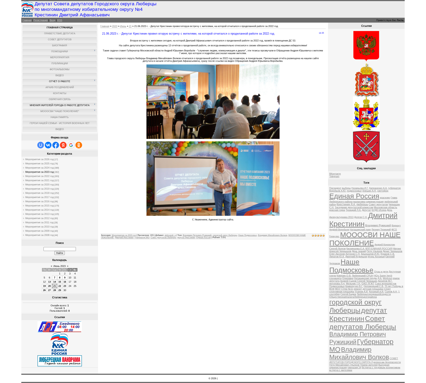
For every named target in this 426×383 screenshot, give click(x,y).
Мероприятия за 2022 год (39, 176)
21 (54, 286)
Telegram (334, 176)
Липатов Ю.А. (337, 256)
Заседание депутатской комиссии (354, 207)
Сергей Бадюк (348, 294)
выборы (346, 188)
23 (64, 286)
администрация (375, 201)
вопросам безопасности (387, 362)
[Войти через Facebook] (55, 145)
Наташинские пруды (365, 278)
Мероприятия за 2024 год (39, 167)
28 (54, 290)
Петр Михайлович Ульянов (344, 365)
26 (44, 290)
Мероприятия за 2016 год (39, 201)
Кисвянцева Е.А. (355, 248)
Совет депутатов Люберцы (163, 237)
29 (59, 290)
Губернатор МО (142, 237)
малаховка (359, 201)
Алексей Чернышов (340, 251)
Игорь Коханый (376, 256)
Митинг (397, 248)
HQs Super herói (383, 275)
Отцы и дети (381, 271)
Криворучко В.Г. (354, 286)
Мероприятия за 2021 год (39, 180)
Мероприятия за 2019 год (39, 188)
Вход (52, 20)
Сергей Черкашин (367, 281)
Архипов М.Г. (385, 281)
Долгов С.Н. (360, 217)
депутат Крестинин (186, 237)
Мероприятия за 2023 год (39, 172)
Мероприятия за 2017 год (39, 197)
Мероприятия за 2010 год (39, 226)
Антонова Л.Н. (337, 283)
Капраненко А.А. (378, 188)
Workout (387, 278)
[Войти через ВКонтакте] (48, 145)
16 (64, 281)
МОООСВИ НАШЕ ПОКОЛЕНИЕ (364, 239)
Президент (335, 188)
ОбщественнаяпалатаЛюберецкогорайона (353, 297)
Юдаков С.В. (388, 254)
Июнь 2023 (59, 266)
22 (59, 286)
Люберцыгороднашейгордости (374, 294)
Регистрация (41, 20)
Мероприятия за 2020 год (39, 184)
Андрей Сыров (348, 281)
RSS (59, 20)
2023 (114, 26)
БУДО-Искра (379, 210)
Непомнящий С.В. (374, 286)
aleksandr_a (170, 235)
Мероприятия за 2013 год (39, 214)
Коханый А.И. (376, 291)
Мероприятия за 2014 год (39, 209)
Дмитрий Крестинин (124, 237)
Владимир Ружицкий (378, 225)
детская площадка (373, 289)
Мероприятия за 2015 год (39, 205)
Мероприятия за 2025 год (39, 163)
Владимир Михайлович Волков (272, 235)
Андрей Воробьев (339, 229)
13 (49, 281)
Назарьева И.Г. (360, 188)
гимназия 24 (354, 367)
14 (54, 281)
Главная (27, 20)
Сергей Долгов (337, 248)
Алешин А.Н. (369, 190)
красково (385, 197)
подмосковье (354, 190)
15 (59, 281)
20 (49, 286)
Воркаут (396, 225)
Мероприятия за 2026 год (39, 159)
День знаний (359, 251)
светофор (382, 190)
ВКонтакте (335, 173)
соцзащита (335, 278)
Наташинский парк (360, 229)
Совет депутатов (378, 204)
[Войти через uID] (40, 145)
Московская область (385, 207)
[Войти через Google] (71, 145)
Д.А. (380, 278)
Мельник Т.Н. (353, 283)
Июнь (123, 26)
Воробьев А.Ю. (337, 190)
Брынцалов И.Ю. (370, 254)
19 (44, 286)
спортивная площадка (341, 291)
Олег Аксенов (337, 254)
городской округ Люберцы (225, 235)
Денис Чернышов (392, 251)
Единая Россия (203, 237)
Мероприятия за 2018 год (39, 193)
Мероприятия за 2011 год (39, 222)
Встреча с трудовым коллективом (381, 367)
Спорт (387, 289)
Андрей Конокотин (385, 244)
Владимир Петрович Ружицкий (197, 235)
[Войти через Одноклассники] (78, 145)
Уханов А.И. (361, 291)
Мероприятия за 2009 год (39, 230)
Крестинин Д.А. (346, 204)
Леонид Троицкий (381, 229)
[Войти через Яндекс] (63, 145)
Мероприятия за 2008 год (39, 235)
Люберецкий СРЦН (362, 275)
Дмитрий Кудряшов (356, 256)
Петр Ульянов (374, 251)
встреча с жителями (340, 370)
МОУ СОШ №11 (344, 289)
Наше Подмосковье (247, 235)
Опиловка (347, 278)
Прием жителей (369, 365)
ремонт (358, 289)
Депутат (366, 210)
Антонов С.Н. (352, 254)
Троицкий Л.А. (353, 210)
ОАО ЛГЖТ (367, 283)
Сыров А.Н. (391, 291)
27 (49, 290)
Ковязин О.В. (344, 275)
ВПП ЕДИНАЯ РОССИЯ (378, 248)
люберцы (362, 204)
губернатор (394, 188)
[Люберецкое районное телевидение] (59, 331)
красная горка (337, 210)
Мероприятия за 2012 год (39, 218)
